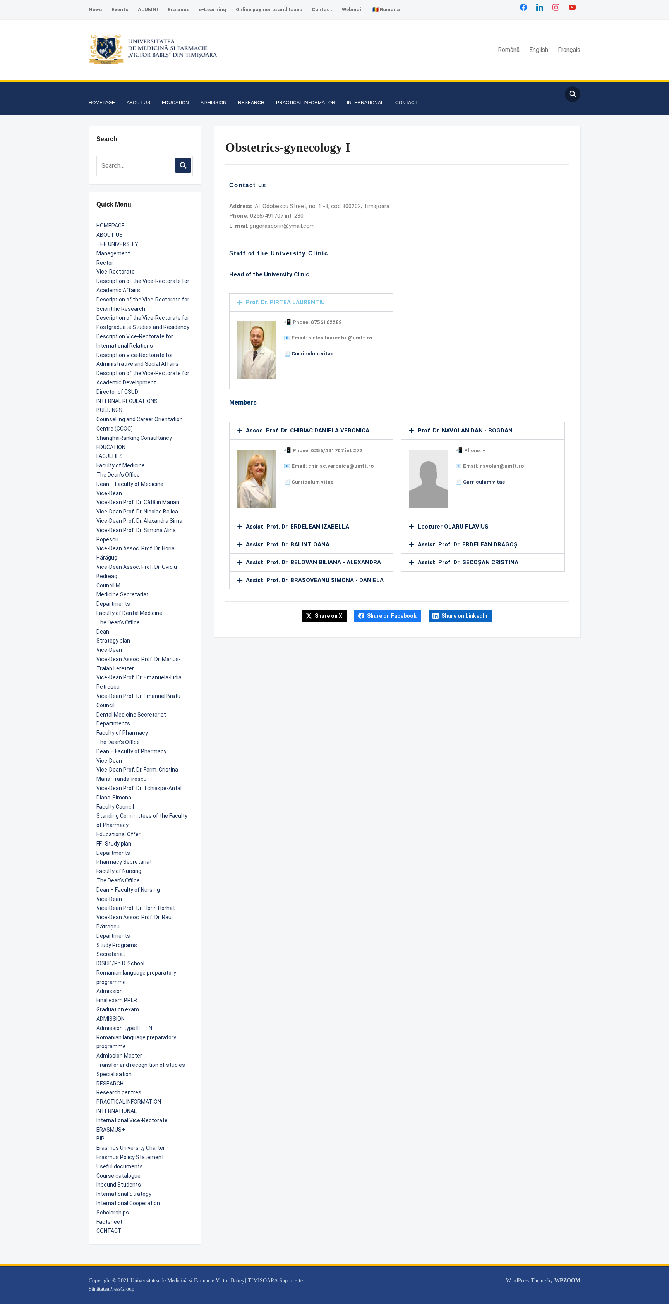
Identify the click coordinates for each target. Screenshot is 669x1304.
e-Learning (212, 9)
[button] (96, 91)
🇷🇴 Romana (386, 9)
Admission (109, 991)
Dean (102, 632)
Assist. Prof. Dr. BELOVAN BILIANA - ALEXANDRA (313, 562)
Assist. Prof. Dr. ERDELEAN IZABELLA (297, 526)
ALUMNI (148, 9)
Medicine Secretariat (122, 594)
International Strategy (123, 1194)
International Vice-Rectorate (132, 1120)
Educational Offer (118, 834)
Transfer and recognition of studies (140, 1065)
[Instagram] (556, 7)
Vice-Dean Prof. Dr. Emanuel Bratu (138, 696)
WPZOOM (567, 1280)
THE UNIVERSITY (117, 244)
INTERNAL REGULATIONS (127, 401)
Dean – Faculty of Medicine (129, 484)
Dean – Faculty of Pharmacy (131, 751)
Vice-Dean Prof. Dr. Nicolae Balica (137, 511)
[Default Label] (572, 7)
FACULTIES (109, 456)
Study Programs (116, 945)
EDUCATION (175, 102)
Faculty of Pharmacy (122, 733)
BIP (100, 1138)
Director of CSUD (117, 392)
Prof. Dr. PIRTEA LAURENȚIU (285, 302)
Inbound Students (118, 1185)
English (538, 49)
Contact (322, 9)
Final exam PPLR (116, 1000)
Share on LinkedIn (464, 616)
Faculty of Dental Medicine (129, 613)
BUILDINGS (109, 410)
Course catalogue (118, 1176)
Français (569, 49)
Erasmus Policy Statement (130, 1157)
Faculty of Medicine (120, 465)
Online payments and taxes (269, 9)
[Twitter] (539, 7)
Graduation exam (117, 1009)
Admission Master (119, 1056)
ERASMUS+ (110, 1130)
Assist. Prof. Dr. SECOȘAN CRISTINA (468, 562)
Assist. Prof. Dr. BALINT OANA (287, 544)
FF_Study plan (113, 844)
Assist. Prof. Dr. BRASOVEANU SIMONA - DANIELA (315, 580)
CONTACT (406, 102)
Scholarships (112, 1212)
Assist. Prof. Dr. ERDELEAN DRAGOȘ (468, 544)
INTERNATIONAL (365, 102)
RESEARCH (251, 102)
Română (509, 49)
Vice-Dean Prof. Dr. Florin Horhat (135, 908)
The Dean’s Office (118, 475)
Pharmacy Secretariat (124, 862)
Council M (108, 585)
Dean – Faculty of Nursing (128, 890)
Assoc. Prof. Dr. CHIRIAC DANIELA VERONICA (307, 430)
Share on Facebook (392, 616)
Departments (113, 604)
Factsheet (109, 1222)
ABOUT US (138, 102)
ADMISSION (213, 102)
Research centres (118, 1092)
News (95, 9)
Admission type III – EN (124, 1028)
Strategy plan (113, 640)
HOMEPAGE (102, 102)
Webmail (352, 9)
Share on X (328, 616)
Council (105, 705)
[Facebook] (523, 7)
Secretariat (110, 954)
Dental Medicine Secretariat (131, 714)
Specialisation (114, 1074)
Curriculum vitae (312, 354)
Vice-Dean (109, 493)
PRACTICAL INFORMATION (305, 102)
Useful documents (119, 1166)
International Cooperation (128, 1203)
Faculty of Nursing (118, 871)
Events (120, 9)
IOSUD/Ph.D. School (120, 963)
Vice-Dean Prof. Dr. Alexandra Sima (139, 521)
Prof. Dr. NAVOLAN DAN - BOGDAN (465, 430)
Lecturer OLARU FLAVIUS (453, 526)
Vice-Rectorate (115, 272)
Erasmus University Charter (130, 1148)
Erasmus (178, 9)
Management (113, 253)
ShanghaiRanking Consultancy (134, 438)
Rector (104, 263)
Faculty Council (115, 807)
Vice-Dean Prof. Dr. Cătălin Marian (137, 502)
